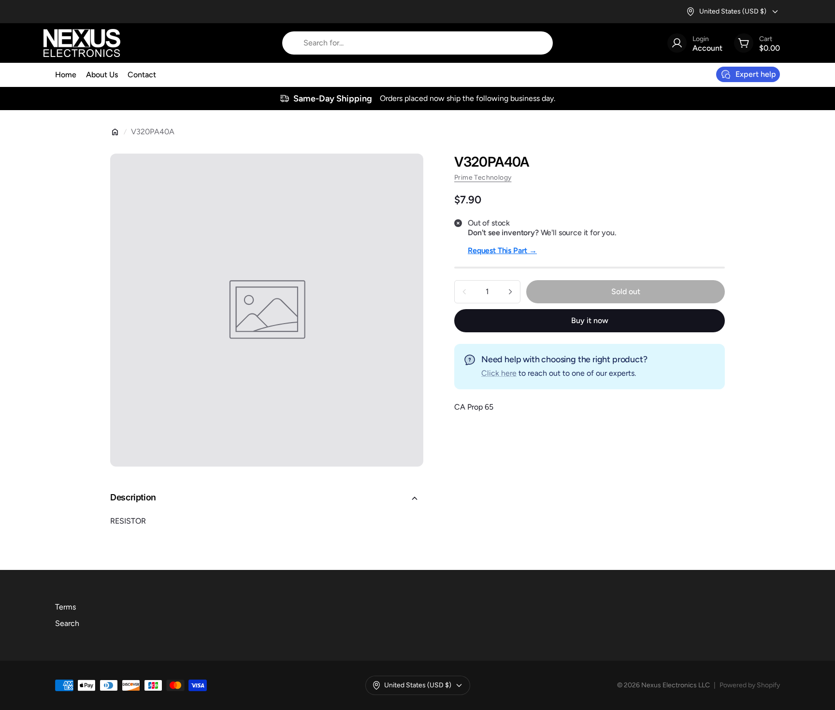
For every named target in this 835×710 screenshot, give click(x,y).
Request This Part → (502, 250)
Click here (499, 373)
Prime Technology (482, 177)
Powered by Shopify (750, 685)
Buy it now (589, 320)
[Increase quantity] (510, 292)
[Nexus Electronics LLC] (81, 43)
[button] (266, 498)
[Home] (115, 132)
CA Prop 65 (473, 407)
